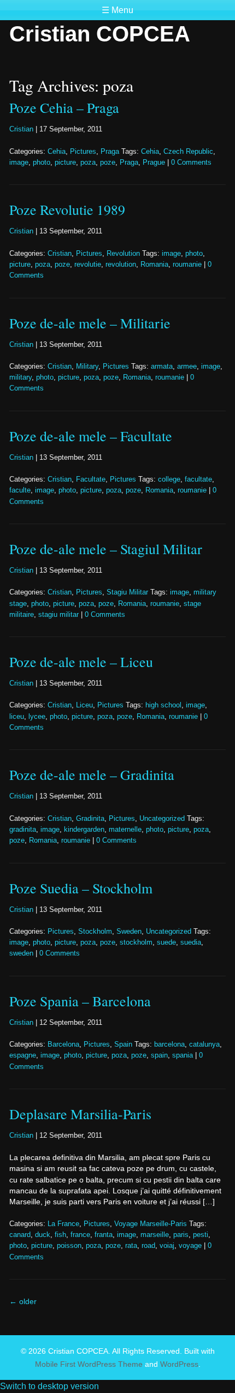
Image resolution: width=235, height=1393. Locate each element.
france (80, 1235)
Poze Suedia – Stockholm (80, 888)
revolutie (87, 264)
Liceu (84, 705)
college (169, 479)
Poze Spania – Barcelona (80, 1001)
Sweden (129, 931)
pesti (200, 1235)
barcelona (169, 1044)
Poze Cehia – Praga (64, 107)
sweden (21, 953)
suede (166, 942)
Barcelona (63, 1044)
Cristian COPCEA (99, 34)
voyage (190, 1246)
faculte (20, 490)
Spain (123, 1044)
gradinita (22, 829)
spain (159, 1055)
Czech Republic (188, 151)
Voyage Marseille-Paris (150, 1224)
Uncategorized (162, 818)
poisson (69, 1246)
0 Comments (191, 162)
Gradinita (90, 818)
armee (187, 366)
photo (41, 162)
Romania (154, 264)
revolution (120, 264)
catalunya (204, 1044)
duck (42, 1235)
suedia (190, 942)
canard (20, 1235)
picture (65, 162)
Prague (154, 162)
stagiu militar (58, 615)
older (23, 1301)
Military (87, 366)
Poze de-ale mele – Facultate (90, 436)
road (148, 1246)
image (18, 162)
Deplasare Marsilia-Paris (80, 1113)
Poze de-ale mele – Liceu (81, 661)
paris (181, 1235)
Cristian (21, 129)
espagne (22, 1055)
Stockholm (95, 931)
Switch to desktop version (49, 1386)
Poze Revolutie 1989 (67, 209)
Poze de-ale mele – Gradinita (91, 774)
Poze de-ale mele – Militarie (90, 323)
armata (162, 366)
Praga (110, 151)
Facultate (90, 479)
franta (104, 1235)
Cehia (57, 151)
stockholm (136, 942)
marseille (154, 1235)
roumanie (187, 264)
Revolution (123, 253)
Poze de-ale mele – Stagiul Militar (105, 548)
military (20, 377)
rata (131, 1246)
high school (163, 705)
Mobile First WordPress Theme (89, 1364)
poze (107, 162)
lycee (36, 716)
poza (88, 162)
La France (63, 1224)
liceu (16, 716)
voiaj (167, 1246)
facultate (198, 479)
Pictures (83, 151)
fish (60, 1235)
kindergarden (84, 829)
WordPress (179, 1364)
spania (182, 1055)
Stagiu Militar (127, 592)
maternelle (125, 829)
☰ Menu (117, 10)
